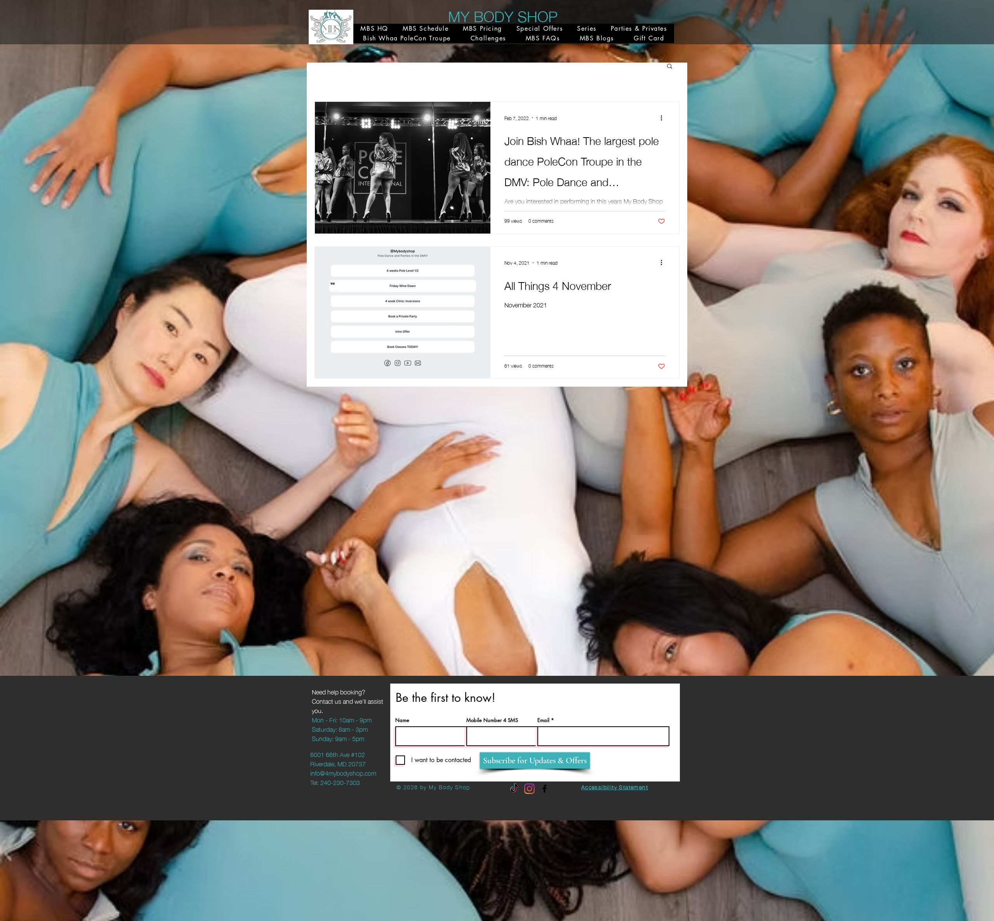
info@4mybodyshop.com (343, 772)
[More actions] (664, 117)
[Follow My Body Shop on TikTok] (514, 788)
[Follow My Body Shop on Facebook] (544, 788)
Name (402, 720)
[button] (669, 67)
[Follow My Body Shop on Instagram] (529, 788)
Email (543, 720)
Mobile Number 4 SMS (492, 720)
